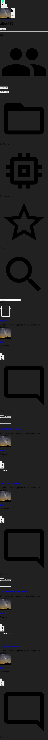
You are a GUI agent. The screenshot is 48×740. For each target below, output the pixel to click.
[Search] (6, 5)
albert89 (3, 342)
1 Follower (4, 87)
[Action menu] (3, 3)
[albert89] (24, 333)
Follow (3, 29)
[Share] (1, 354)
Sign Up (8, 19)
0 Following (4, 92)
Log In (3, 19)
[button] (24, 302)
